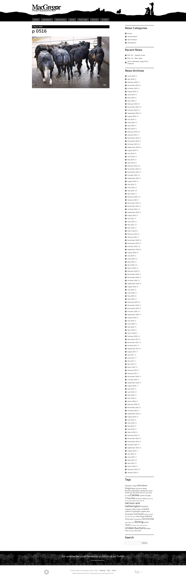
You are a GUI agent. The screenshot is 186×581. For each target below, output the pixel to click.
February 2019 (132, 302)
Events (72, 20)
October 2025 (132, 88)
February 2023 (132, 166)
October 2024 (132, 110)
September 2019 (133, 283)
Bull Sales (145, 492)
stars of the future (129, 522)
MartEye (146, 514)
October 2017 (132, 345)
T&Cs (109, 570)
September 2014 (133, 448)
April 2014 (130, 463)
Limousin (139, 513)
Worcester (138, 531)
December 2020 (133, 240)
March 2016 (131, 401)
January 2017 (131, 373)
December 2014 (133, 438)
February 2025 (132, 104)
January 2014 (132, 472)
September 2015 (133, 414)
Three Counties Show (142, 525)
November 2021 (133, 206)
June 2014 (131, 457)
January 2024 (132, 135)
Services (95, 20)
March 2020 (131, 268)
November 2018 (133, 308)
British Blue (139, 493)
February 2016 (132, 404)
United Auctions (135, 528)
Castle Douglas (145, 495)
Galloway (145, 498)
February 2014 (132, 469)
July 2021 (130, 218)
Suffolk (146, 522)
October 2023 (132, 144)
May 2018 (130, 327)
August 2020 (131, 253)
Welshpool (131, 530)
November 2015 (133, 407)
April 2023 (131, 163)
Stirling (139, 522)
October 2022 (132, 175)
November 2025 (133, 85)
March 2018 (131, 333)
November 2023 (133, 141)
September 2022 (133, 178)
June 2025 (131, 95)
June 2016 (131, 392)
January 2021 (132, 237)
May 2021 (130, 225)
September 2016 (133, 383)
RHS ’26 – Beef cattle (134, 58)
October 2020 (132, 246)
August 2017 (131, 352)
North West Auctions (130, 516)
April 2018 (130, 330)
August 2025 (131, 91)
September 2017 (133, 349)
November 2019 (133, 277)
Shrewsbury (138, 519)
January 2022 (132, 200)
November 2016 (133, 376)
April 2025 (131, 101)
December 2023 (133, 138)
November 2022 (133, 172)
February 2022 (132, 197)
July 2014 (130, 454)
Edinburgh (139, 498)
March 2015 (131, 432)
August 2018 (131, 318)
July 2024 (130, 119)
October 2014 (132, 445)
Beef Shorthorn (137, 488)
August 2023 (131, 150)
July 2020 (130, 256)
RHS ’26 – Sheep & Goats (136, 55)
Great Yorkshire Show (134, 500)
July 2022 (130, 184)
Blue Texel (149, 491)
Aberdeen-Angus (131, 486)
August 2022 (131, 181)
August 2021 (131, 215)
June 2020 (131, 259)
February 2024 (132, 132)
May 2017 (130, 361)
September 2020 (133, 249)
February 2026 (132, 82)
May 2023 (130, 160)
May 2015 (130, 426)
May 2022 (130, 191)
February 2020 (132, 271)
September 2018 (133, 314)
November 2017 (133, 342)
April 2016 (130, 398)
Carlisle (134, 495)
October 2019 (132, 280)
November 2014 (133, 441)
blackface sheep (139, 491)
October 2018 (132, 311)
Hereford (144, 506)
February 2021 (132, 234)
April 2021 (130, 228)
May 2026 (130, 79)
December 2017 (133, 339)
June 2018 (131, 324)
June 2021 (131, 222)
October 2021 (132, 209)
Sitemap (102, 570)
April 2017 (130, 364)
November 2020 (133, 243)
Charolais (130, 498)
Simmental (148, 518)
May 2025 (130, 98)
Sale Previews (60, 20)
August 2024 (131, 116)
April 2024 (131, 129)
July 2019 (130, 290)
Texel (127, 525)
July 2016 (130, 389)
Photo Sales (83, 20)
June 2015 (131, 423)
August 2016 (131, 386)
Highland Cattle (130, 509)
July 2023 (130, 153)
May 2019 (130, 296)
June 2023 (131, 156)
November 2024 (133, 107)
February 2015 (132, 435)
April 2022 (131, 194)
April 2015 (130, 429)
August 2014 (131, 451)
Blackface (128, 491)
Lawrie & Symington (133, 511)
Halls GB (142, 500)
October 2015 (132, 411)
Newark (151, 514)
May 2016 (130, 395)
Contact (105, 20)
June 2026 (131, 76)
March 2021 (131, 231)
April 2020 (131, 265)
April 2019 (130, 299)
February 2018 (132, 336)
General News (132, 36)
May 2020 (130, 262)
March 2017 (131, 367)
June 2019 (131, 293)
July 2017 (130, 355)
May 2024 (130, 126)
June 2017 (130, 358)
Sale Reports (47, 20)
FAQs (114, 570)
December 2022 (133, 169)
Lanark (145, 509)
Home (36, 20)
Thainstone (133, 525)
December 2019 (133, 274)
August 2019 (131, 287)
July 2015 (130, 420)
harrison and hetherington (133, 505)
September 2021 (133, 212)
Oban (138, 516)
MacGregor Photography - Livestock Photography (46, 572)
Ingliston (139, 509)
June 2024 (131, 122)
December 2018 (133, 305)
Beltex (145, 488)
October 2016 (132, 380)
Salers (132, 519)
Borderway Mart (130, 493)
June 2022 (131, 187)
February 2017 (132, 370)
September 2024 (133, 113)
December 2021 (133, 203)
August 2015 (131, 417)
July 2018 (130, 321)
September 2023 (133, 147)
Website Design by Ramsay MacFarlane (139, 571)
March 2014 (131, 466)
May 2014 (130, 460)
